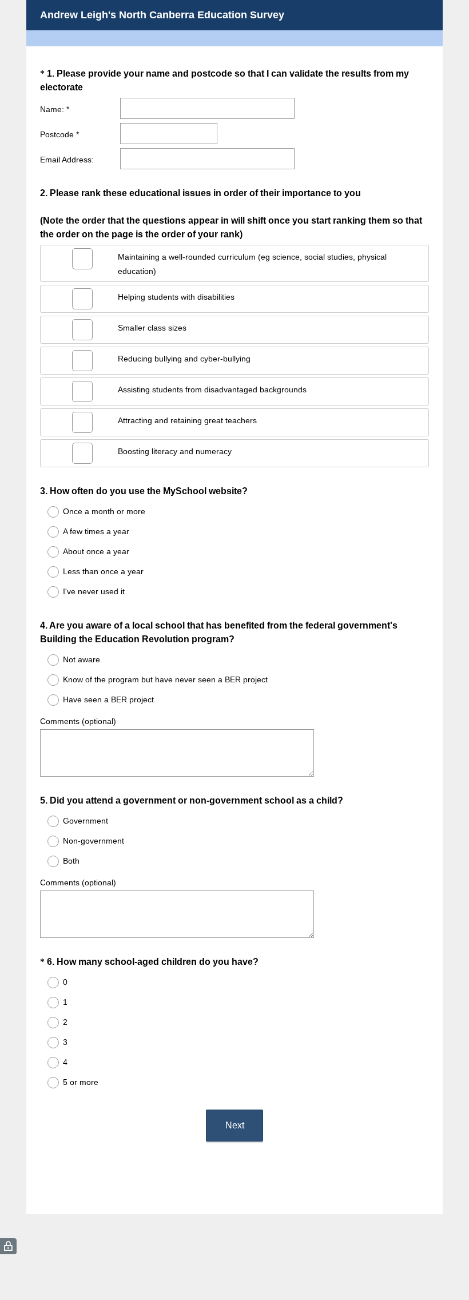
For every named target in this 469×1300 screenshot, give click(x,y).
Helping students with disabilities (176, 296)
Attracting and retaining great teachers (187, 420)
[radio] (45, 512)
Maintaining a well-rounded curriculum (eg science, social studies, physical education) (252, 264)
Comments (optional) (78, 721)
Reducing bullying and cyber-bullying (184, 358)
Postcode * (59, 134)
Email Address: (67, 159)
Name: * (54, 109)
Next (234, 1125)
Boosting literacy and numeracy (175, 451)
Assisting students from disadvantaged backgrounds (212, 389)
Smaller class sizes (152, 327)
